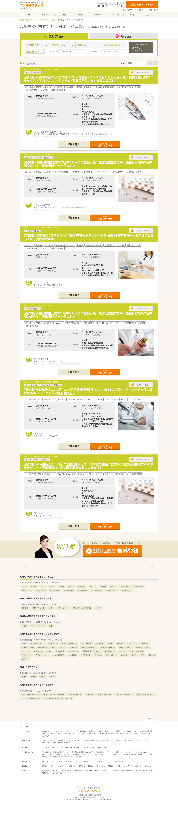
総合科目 (124, 655)
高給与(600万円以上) (88, 647)
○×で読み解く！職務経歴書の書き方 (80, 752)
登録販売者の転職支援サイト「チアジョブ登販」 (136, 770)
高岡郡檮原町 (82, 590)
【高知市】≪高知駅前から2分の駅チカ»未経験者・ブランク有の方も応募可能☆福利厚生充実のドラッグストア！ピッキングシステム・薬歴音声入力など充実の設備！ (88, 79)
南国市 (42, 586)
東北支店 (54, 766)
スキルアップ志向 (56, 747)
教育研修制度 (118, 761)
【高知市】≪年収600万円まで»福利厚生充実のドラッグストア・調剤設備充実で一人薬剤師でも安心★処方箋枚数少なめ (88, 237)
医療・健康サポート (104, 761)
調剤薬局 (25, 608)
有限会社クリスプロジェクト (54, 694)
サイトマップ (145, 733)
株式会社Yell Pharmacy (30, 694)
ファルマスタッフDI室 (62, 754)
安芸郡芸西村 (138, 586)
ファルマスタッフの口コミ (63, 731)
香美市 (112, 586)
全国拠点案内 (103, 731)
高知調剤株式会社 (75, 694)
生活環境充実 (85, 655)
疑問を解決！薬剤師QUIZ (81, 754)
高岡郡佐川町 (68, 590)
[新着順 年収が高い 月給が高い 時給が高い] (136, 63)
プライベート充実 (88, 747)
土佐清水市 (82, 586)
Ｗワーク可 (145, 643)
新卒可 (110, 643)
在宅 (142, 655)
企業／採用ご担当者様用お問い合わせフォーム (58, 742)
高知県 (53, 20)
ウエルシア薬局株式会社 (30, 698)
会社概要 (140, 10)
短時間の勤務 (102, 747)
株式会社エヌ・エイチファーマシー (98, 694)
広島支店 (138, 766)
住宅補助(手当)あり (142, 647)
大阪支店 (120, 766)
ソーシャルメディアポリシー (74, 733)
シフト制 (122, 651)
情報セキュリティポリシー (51, 733)
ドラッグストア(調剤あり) (81, 608)
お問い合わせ (153, 10)
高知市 (24, 586)
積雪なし (152, 655)
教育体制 (60, 761)
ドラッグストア (62, 608)
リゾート (25, 659)
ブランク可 (132, 643)
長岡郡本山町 (26, 590)
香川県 (33, 677)
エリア (56, 36)
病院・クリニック (38, 608)
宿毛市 (70, 586)
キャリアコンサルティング (85, 761)
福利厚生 (69, 761)
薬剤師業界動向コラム (100, 754)
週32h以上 (99, 643)
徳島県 (24, 677)
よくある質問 (115, 731)
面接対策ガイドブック (104, 752)
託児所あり (26, 651)
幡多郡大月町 (126, 590)
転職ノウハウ (142, 752)
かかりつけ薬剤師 (136, 651)
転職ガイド (119, 752)
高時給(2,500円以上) (108, 647)
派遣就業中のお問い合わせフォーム (69, 740)
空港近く (98, 655)
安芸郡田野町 (124, 586)
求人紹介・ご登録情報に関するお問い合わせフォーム (132, 740)
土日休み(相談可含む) (69, 643)
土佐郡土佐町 (40, 590)
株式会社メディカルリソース (52, 773)
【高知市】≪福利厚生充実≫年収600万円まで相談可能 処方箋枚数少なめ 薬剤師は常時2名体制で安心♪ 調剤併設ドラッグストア (87, 315)
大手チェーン (26, 655)
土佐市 (52, 586)
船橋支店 (72, 766)
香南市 (103, 586)
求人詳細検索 (81, 731)
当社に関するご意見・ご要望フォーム (98, 740)
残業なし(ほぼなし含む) (46, 647)
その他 (97, 608)
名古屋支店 (101, 766)
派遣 (50, 626)
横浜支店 (91, 766)
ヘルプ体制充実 (58, 655)
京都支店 (111, 766)
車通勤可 (74, 647)
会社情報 (92, 731)
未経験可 (120, 643)
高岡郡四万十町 (111, 590)
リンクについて (131, 733)
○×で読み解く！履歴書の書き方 (53, 752)
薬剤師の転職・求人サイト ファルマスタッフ (34, 20)
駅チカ (24, 643)
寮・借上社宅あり (125, 647)
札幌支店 (45, 766)
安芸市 (33, 586)
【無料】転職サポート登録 (141, 4)
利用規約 (120, 733)
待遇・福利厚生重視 (72, 747)
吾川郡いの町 (54, 590)
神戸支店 (129, 766)
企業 (50, 608)
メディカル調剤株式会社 (123, 694)
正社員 (24, 626)
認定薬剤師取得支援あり (92, 651)
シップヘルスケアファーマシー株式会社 (58, 698)
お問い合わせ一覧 (48, 740)
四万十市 (93, 586)
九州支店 (147, 766)
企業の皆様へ (127, 10)
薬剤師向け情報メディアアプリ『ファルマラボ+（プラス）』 (62, 756)
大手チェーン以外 (42, 655)
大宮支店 (63, 766)
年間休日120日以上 (38, 643)
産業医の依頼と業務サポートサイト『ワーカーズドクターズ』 (96, 770)
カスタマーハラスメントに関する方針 (100, 733)
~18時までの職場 (28, 647)
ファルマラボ (130, 752)
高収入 (134, 655)
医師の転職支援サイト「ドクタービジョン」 (57, 770)
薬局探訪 (114, 754)
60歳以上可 (38, 651)
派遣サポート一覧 (48, 761)
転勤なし (63, 647)
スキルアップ (46, 754)
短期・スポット (111, 655)
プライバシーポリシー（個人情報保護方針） (138, 731)
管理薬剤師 (60, 651)
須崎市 (61, 586)
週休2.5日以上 (86, 643)
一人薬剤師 (72, 655)
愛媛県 (42, 677)
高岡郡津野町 (96, 590)
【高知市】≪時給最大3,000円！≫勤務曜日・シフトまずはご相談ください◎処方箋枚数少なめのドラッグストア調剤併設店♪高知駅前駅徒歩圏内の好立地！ (88, 466)
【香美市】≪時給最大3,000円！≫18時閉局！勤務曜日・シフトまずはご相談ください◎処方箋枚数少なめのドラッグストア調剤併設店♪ (87, 391)
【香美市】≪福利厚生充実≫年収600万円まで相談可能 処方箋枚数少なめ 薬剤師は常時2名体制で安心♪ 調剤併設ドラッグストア (87, 164)
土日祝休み (53, 643)
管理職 (49, 651)
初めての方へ (46, 731)
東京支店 (81, 766)
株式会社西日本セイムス (145, 694)
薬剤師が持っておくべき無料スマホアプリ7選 (136, 754)
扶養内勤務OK (74, 651)
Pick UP (44, 747)
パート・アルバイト (37, 626)
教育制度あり (110, 651)
